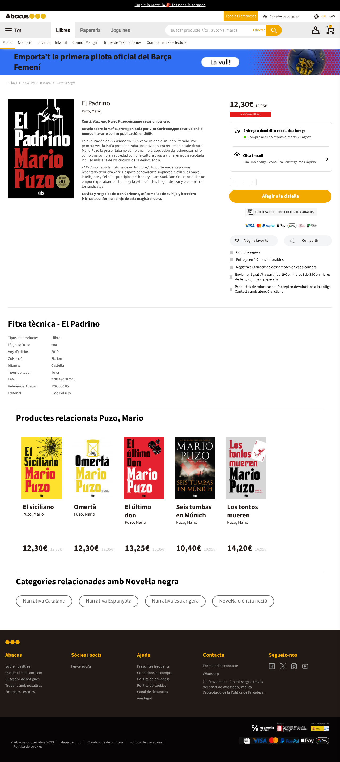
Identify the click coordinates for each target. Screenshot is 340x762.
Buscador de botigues (22, 679)
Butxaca (45, 83)
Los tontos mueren (242, 511)
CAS (332, 16)
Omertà (85, 507)
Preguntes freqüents (153, 666)
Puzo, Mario (91, 111)
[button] (315, 31)
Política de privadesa (153, 679)
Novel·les (29, 83)
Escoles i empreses (241, 16)
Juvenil (44, 42)
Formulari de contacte (220, 666)
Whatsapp (211, 674)
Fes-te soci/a (81, 666)
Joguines (120, 30)
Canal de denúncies (152, 692)
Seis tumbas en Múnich (193, 511)
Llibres (63, 30)
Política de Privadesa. (247, 692)
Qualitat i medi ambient (23, 673)
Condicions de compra (154, 673)
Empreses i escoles (20, 692)
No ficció (25, 42)
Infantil (61, 42)
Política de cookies (151, 685)
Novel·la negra (65, 83)
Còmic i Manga (84, 42)
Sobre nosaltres (17, 666)
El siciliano (38, 507)
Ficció (7, 42)
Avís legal (144, 698)
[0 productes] (330, 33)
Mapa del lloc (70, 742)
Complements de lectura (167, 42)
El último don (138, 511)
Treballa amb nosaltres (23, 685)
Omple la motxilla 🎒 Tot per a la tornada (170, 5)
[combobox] (202, 30)
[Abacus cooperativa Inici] (27, 18)
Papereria (90, 30)
